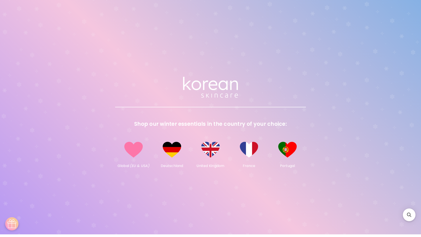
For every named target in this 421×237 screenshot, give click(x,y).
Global (134, 165)
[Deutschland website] (172, 149)
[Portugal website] (287, 149)
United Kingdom (210, 165)
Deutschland (172, 165)
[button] (409, 214)
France (249, 165)
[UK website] (210, 149)
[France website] (249, 149)
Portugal (287, 165)
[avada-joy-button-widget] (11, 224)
